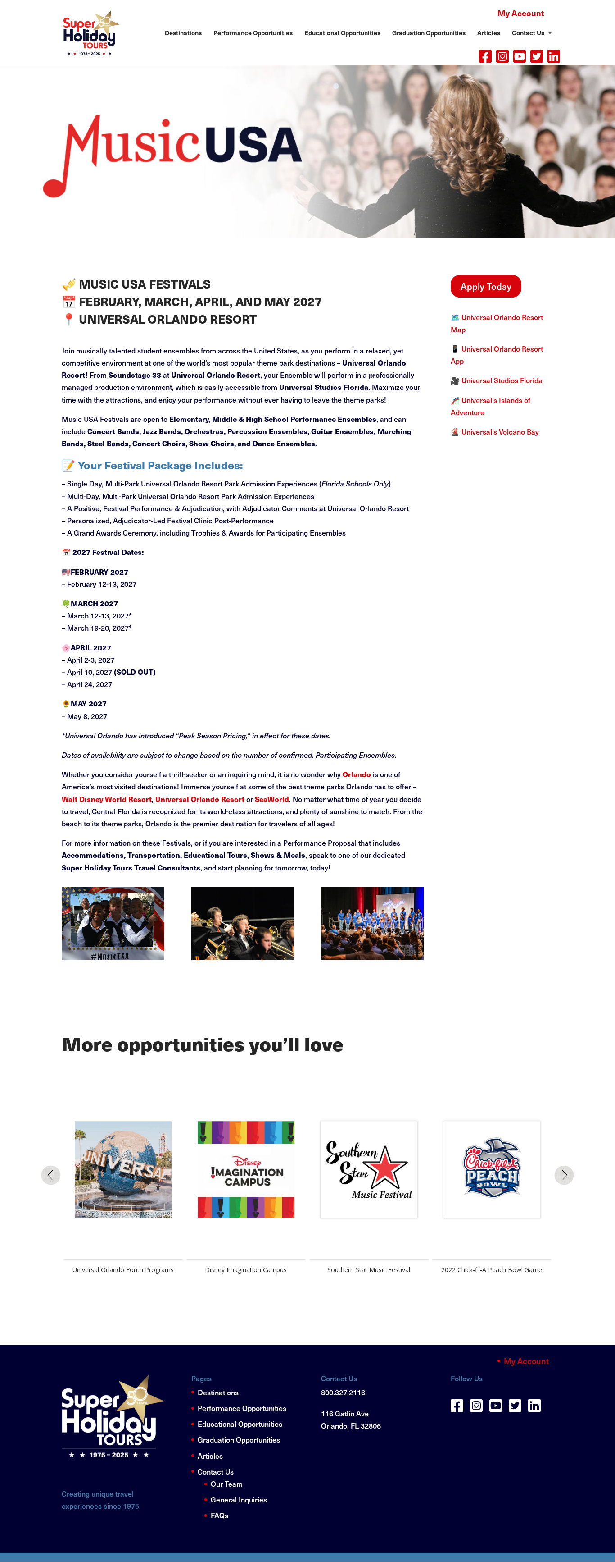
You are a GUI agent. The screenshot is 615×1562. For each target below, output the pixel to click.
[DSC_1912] (242, 957)
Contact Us (216, 1471)
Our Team (227, 1483)
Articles (210, 1455)
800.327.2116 (343, 1392)
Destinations (183, 33)
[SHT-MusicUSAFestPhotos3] (113, 957)
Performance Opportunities (253, 33)
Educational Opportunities (342, 33)
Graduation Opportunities (429, 33)
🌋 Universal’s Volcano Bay (495, 431)
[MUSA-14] (372, 957)
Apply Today (486, 286)
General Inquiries (239, 1499)
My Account (520, 13)
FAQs (219, 1515)
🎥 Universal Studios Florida (497, 380)
